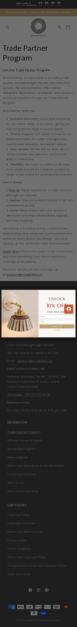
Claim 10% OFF (57, 326)
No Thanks (57, 329)
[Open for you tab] (68, 309)
